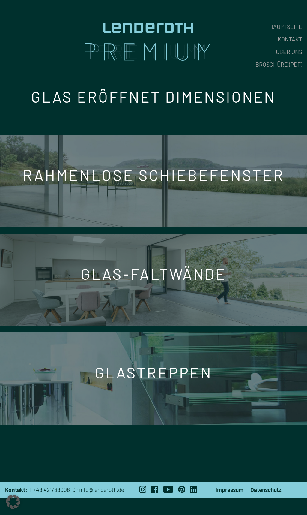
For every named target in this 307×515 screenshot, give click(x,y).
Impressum (229, 489)
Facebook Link (154, 489)
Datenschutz (266, 489)
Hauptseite (285, 26)
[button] (13, 502)
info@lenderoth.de (101, 489)
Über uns (289, 51)
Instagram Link (142, 489)
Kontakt (290, 39)
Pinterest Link (181, 489)
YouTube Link (168, 489)
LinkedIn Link (193, 489)
